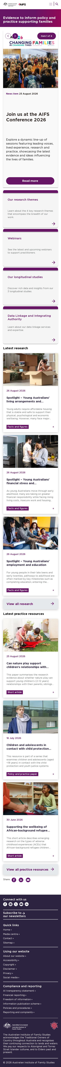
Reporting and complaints (18, 1012)
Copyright (8, 965)
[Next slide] (15, 36)
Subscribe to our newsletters (14, 915)
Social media (10, 977)
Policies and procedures (16, 1008)
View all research (20, 604)
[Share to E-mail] (29, 880)
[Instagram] (10, 904)
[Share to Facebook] (15, 880)
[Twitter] (16, 904)
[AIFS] (30, 4)
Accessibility (10, 960)
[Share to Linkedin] (22, 880)
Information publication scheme (21, 1004)
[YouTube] (21, 904)
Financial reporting (14, 995)
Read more (30, 180)
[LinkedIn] (27, 904)
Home (6, 930)
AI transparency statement (18, 991)
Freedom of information (17, 999)
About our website (13, 956)
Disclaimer (9, 969)
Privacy (7, 973)
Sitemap (8, 943)
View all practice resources (27, 869)
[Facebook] (5, 904)
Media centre (10, 934)
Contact (7, 938)
